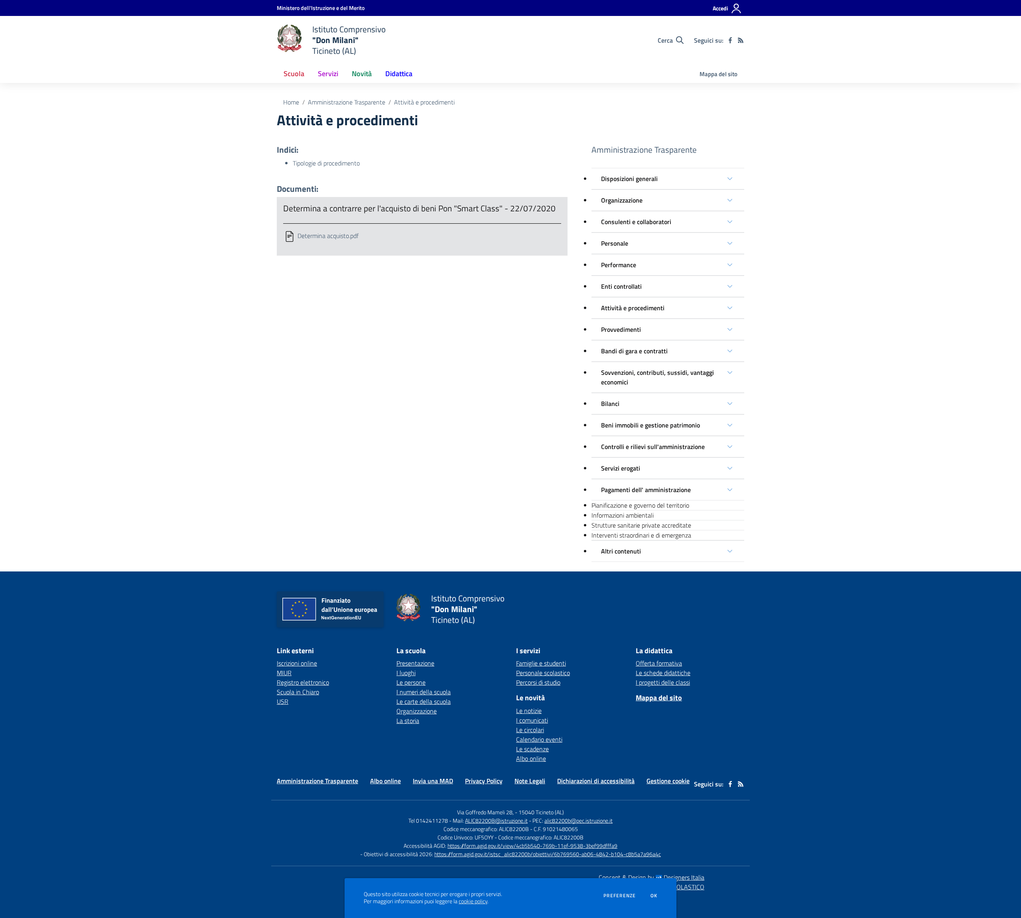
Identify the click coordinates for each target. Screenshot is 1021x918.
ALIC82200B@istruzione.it (496, 820)
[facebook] (730, 40)
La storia (407, 720)
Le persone (411, 682)
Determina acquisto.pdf (328, 235)
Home (291, 102)
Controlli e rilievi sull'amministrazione (653, 446)
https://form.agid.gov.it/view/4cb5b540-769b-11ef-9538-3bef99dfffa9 (532, 845)
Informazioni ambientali (622, 515)
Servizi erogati (620, 468)
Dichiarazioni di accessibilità (596, 781)
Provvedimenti (621, 329)
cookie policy (473, 901)
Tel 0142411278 (428, 820)
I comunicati (532, 720)
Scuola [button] (294, 73)
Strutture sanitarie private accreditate (641, 525)
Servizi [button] (328, 73)
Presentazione (415, 663)
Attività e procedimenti (632, 308)
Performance (618, 265)
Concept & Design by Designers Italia (651, 877)
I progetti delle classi (663, 682)
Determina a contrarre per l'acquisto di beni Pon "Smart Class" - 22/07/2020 (419, 208)
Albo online (531, 758)
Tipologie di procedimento (326, 163)
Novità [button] (362, 73)
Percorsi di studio (538, 682)
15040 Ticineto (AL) (541, 812)
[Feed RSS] (740, 40)
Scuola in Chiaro (298, 692)
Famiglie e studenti (541, 663)
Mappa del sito (718, 74)
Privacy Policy (484, 781)
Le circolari (530, 730)
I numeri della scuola (423, 692)
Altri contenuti (621, 551)
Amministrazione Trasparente (346, 102)
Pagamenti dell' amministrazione (646, 489)
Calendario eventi (539, 739)
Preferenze (619, 895)
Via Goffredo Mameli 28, (485, 812)
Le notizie (529, 710)
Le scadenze (532, 749)
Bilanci (610, 403)
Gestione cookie (668, 781)
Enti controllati (621, 286)
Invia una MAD (433, 781)
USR (282, 701)
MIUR (284, 673)
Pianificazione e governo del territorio (640, 505)
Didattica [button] (398, 73)
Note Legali (529, 781)
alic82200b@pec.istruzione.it (578, 820)
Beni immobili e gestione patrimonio (650, 425)
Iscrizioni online (297, 663)
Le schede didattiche (663, 673)
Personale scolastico (543, 673)
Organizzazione (622, 200)
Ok (654, 895)
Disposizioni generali (629, 178)
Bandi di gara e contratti (634, 351)
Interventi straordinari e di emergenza (641, 535)
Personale (614, 243)
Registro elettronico (303, 682)
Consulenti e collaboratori (636, 222)
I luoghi (406, 673)
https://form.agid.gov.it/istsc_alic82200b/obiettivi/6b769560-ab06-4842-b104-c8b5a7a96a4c (547, 854)
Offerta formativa (659, 663)
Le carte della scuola (423, 701)
